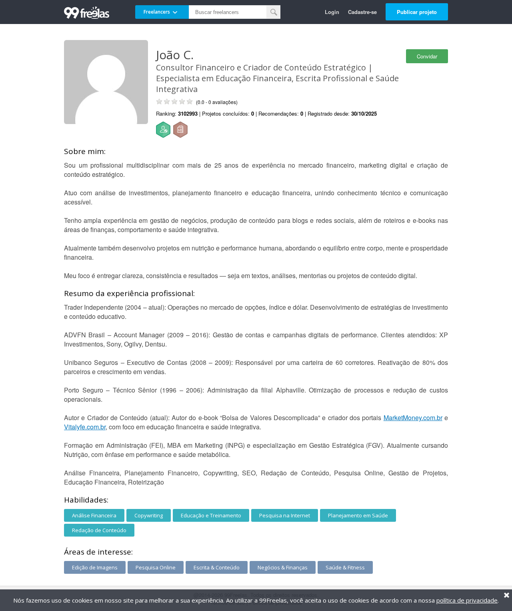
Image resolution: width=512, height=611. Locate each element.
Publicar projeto (417, 12)
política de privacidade (467, 600)
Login (332, 12)
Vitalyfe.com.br (85, 426)
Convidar (427, 56)
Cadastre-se (362, 12)
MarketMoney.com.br (413, 417)
